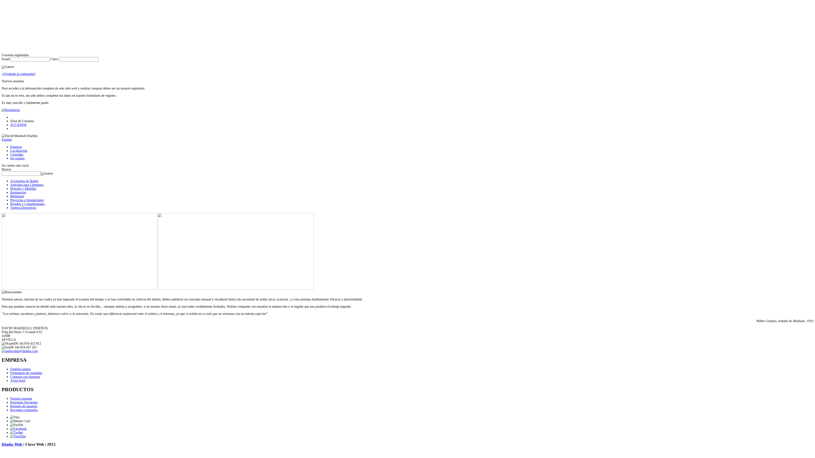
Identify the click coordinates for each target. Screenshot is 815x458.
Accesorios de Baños (24, 181)
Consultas (16, 154)
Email (6, 59)
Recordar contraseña (24, 410)
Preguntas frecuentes (24, 402)
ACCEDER (18, 125)
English (7, 139)
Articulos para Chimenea (27, 185)
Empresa (16, 147)
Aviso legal (17, 380)
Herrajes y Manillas (23, 188)
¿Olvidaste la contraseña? (19, 74)
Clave (54, 59)
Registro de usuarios (23, 406)
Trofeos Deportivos (23, 207)
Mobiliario (17, 196)
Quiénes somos (20, 369)
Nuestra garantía (21, 398)
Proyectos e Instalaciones (27, 200)
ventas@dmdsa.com (24, 351)
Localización (18, 150)
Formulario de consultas (26, 373)
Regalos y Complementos (27, 204)
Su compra (17, 158)
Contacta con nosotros (25, 376)
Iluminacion (18, 192)
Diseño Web (12, 444)
